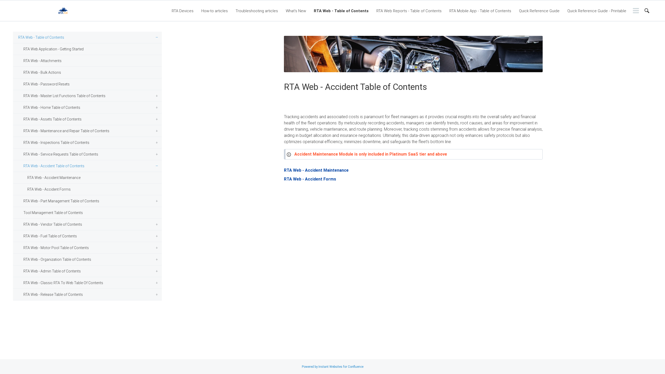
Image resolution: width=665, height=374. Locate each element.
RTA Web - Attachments (42, 61)
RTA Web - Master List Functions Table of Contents (64, 96)
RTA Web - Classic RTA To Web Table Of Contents (63, 283)
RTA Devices (183, 11)
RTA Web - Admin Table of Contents (52, 271)
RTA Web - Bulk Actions (42, 72)
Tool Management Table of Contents (53, 213)
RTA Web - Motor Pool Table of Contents (56, 248)
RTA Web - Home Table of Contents (51, 107)
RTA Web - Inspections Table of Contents (56, 143)
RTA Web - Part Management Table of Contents (61, 201)
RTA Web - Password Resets (46, 84)
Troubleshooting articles (257, 11)
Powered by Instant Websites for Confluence (332, 367)
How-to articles (214, 11)
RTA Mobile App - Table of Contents (480, 11)
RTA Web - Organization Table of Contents (57, 259)
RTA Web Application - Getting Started (53, 49)
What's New (296, 11)
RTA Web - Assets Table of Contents (52, 119)
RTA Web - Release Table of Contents (53, 294)
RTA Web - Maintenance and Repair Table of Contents (66, 131)
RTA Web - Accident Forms (49, 189)
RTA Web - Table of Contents (341, 11)
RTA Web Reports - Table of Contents (409, 11)
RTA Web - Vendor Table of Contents (52, 224)
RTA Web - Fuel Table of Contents (50, 236)
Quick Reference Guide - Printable (596, 11)
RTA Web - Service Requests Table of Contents (60, 154)
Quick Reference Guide (539, 11)
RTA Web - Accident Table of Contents (53, 166)
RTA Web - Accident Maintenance (54, 178)
